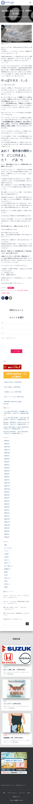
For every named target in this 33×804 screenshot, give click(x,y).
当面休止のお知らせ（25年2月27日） (13, 382)
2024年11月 (7, 449)
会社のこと (7, 560)
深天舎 (5, 581)
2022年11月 (7, 522)
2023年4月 (6, 507)
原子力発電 (20, 290)
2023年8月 (6, 495)
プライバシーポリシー (12, 792)
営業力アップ (7, 563)
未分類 (5, 575)
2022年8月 (6, 531)
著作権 (8, 293)
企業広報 (6, 557)
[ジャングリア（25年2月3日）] (16, 688)
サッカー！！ (7, 551)
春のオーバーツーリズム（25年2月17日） (14, 396)
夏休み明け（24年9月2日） (10, 422)
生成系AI (4, 293)
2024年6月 (6, 464)
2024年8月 (6, 458)
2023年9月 (6, 492)
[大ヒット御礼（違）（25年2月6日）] (16, 654)
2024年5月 (6, 467)
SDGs (5, 545)
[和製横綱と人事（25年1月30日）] (16, 722)
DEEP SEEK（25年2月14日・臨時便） (13, 401)
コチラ (9, 597)
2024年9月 (6, 455)
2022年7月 (6, 534)
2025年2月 (6, 440)
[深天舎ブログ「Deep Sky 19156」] (8, 3)
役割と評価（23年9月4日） (10, 431)
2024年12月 (7, 446)
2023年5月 (6, 504)
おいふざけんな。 (8, 548)
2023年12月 (7, 483)
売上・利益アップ (8, 566)
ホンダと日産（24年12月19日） (11, 417)
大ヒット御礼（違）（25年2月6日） (14, 669)
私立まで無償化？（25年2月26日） (12, 387)
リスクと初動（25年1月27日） (10, 411)
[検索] (27, 623)
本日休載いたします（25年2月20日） (13, 392)
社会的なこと (7, 584)
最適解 (5, 572)
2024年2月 (6, 476)
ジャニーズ (7, 290)
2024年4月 (6, 470)
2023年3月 (6, 510)
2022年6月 (6, 537)
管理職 (5, 587)
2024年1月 (6, 480)
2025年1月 (6, 443)
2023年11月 (7, 486)
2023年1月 (6, 516)
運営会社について (16, 796)
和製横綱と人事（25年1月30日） (13, 738)
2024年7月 (6, 461)
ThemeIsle (20, 800)
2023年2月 (6, 513)
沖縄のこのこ (7, 578)
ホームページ (22, 792)
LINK (4, 792)
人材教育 (6, 554)
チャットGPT (13, 290)
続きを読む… (11, 674)
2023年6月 (6, 501)
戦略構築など (10, 287)
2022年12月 (7, 519)
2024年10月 (7, 452)
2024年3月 (6, 474)
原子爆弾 (26, 290)
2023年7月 (6, 498)
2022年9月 (6, 528)
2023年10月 (7, 489)
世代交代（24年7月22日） (9, 427)
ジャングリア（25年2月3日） (12, 704)
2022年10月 (7, 525)
